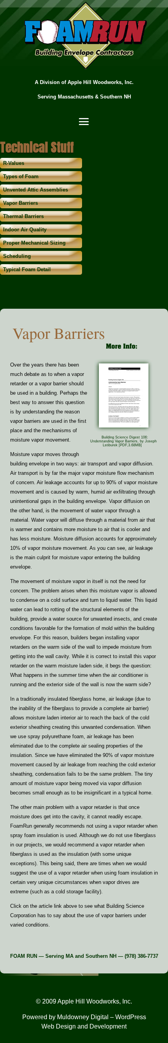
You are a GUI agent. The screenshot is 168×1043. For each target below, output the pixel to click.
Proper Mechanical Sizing (34, 243)
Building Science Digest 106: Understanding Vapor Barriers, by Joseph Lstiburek (123, 441)
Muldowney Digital (83, 1017)
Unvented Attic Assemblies (35, 190)
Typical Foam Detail (27, 269)
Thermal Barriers (23, 216)
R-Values (13, 163)
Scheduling (17, 256)
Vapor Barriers (20, 203)
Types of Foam (21, 176)
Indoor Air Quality (24, 230)
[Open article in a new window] (123, 431)
